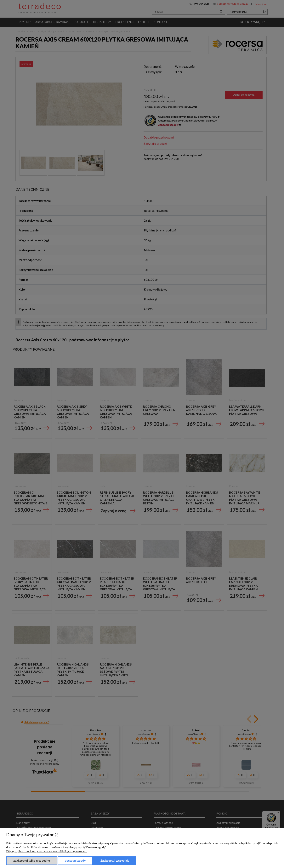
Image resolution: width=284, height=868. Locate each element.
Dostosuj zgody (75, 860)
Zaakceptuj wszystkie (114, 860)
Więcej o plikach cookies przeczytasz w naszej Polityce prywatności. (46, 851)
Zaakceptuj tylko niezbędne (31, 860)
